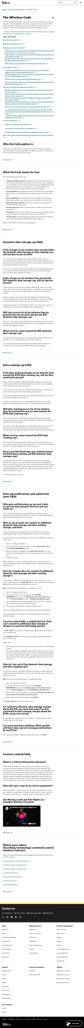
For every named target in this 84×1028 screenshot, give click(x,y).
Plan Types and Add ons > (11, 884)
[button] (75, 3)
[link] (4, 9)
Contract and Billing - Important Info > (15, 868)
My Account (16, 683)
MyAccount (16, 543)
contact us (23, 614)
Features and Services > (10, 880)
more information (30, 222)
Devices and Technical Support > (13, 876)
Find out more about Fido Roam (12, 474)
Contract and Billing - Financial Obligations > (17, 861)
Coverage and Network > (10, 872)
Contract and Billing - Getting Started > (15, 865)
